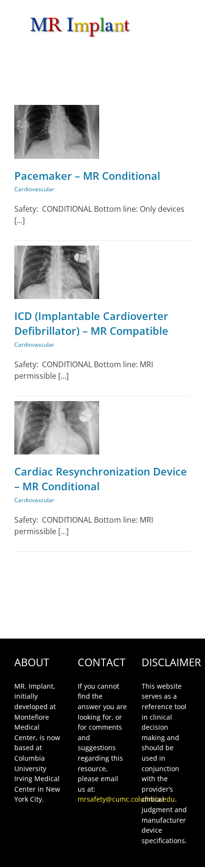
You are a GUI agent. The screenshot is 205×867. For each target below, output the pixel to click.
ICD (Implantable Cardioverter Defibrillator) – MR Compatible (91, 323)
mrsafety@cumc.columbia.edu (126, 799)
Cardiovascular (34, 189)
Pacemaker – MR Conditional (87, 175)
